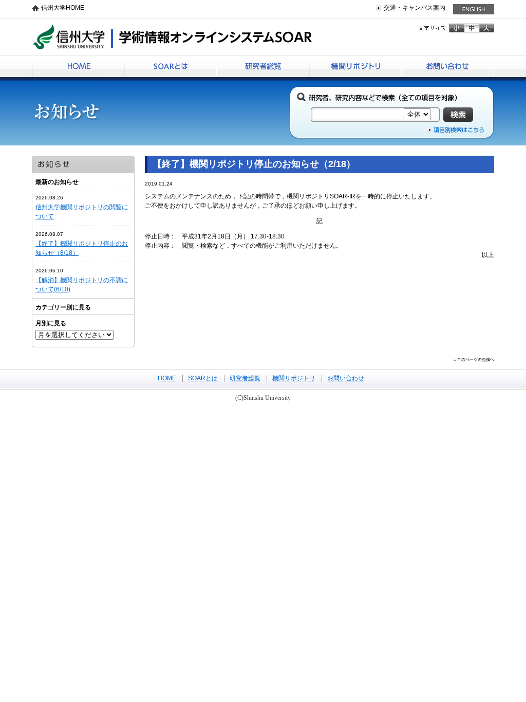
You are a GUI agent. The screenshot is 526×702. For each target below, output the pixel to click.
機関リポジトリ (355, 66)
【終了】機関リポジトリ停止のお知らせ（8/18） (81, 248)
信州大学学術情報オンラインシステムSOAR (172, 36)
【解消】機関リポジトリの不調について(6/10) (81, 284)
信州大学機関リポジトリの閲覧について (81, 212)
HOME (78, 66)
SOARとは (170, 66)
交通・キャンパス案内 (414, 7)
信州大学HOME (62, 7)
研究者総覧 (263, 66)
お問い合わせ (448, 66)
